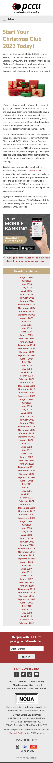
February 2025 (26, 338)
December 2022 (26, 426)
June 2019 (26, 568)
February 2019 (26, 582)
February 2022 (26, 460)
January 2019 (26, 585)
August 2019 (26, 562)
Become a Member (17, 688)
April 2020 (26, 534)
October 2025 (26, 311)
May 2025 (26, 328)
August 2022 (26, 440)
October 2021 (26, 473)
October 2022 (26, 433)
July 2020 (26, 524)
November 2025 (26, 307)
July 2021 (26, 484)
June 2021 (26, 487)
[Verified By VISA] (24, 747)
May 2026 (26, 287)
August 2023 (26, 399)
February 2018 (26, 623)
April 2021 (26, 494)
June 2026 (26, 284)
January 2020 (26, 545)
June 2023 (26, 406)
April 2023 (26, 412)
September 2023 (26, 396)
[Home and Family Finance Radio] (33, 747)
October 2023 (26, 392)
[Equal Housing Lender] (17, 747)
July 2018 (26, 606)
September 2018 (26, 599)
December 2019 (26, 548)
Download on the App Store (27, 248)
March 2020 (26, 538)
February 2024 (26, 379)
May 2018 (26, 612)
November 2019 (26, 551)
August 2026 (26, 277)
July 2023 (26, 402)
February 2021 (26, 501)
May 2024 (26, 368)
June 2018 (26, 609)
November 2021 (26, 470)
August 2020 (26, 521)
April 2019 (26, 575)
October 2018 (26, 595)
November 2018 (26, 592)
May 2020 (26, 531)
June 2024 (26, 365)
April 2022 (26, 453)
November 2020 (26, 511)
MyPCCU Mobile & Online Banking (26, 681)
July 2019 (26, 565)
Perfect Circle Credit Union (26, 714)
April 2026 (26, 291)
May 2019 (26, 572)
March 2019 (26, 579)
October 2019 (26, 555)
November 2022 (26, 429)
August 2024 (26, 358)
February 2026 (26, 297)
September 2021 (26, 477)
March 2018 (26, 619)
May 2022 (26, 450)
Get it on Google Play (12, 248)
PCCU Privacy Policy (26, 739)
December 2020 (26, 507)
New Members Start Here (26, 685)
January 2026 (26, 301)
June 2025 (26, 324)
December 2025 (26, 304)
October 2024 (26, 352)
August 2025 (26, 318)
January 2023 (26, 423)
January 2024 (26, 382)
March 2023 (26, 416)
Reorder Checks (37, 688)
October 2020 (26, 514)
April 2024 (26, 372)
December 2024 (26, 345)
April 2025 (26, 331)
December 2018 (26, 589)
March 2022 (26, 457)
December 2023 (26, 385)
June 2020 (26, 528)
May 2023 (26, 409)
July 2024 (26, 362)
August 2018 (26, 602)
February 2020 (26, 541)
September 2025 (26, 314)
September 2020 (26, 518)
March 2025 (26, 335)
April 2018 (26, 616)
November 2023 (26, 389)
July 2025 (26, 321)
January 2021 (26, 504)
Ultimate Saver (34, 170)
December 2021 (26, 467)
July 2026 (26, 280)
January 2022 (26, 463)
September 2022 (26, 436)
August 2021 (26, 480)
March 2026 (26, 294)
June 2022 (26, 446)
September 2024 (26, 355)
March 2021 (26, 497)
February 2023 (26, 419)
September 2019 (26, 558)
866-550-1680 (16, 733)
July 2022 (26, 443)
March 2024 (26, 375)
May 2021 (26, 490)
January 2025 (26, 341)
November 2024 (26, 348)
